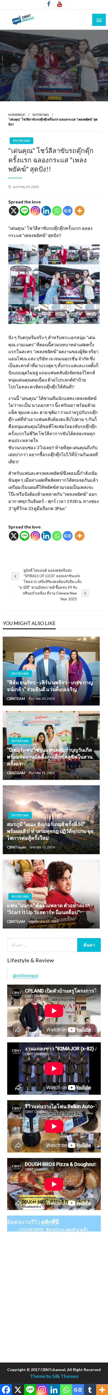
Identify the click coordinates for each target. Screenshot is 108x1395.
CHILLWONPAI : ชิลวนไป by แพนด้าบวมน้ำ (53, 1229)
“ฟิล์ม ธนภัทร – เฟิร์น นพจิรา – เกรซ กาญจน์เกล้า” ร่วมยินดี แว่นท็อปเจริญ (50, 685)
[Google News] (68, 211)
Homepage (16, 114)
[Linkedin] (46, 211)
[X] (14, 211)
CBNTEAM (16, 698)
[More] (79, 211)
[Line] (24, 211)
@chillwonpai (25, 975)
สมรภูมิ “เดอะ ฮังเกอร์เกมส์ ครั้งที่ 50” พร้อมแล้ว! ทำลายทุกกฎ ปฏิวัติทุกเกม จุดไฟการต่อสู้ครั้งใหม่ (50, 831)
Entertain (41, 114)
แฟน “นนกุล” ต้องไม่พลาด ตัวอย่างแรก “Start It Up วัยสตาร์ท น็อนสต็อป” (48, 908)
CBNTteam (17, 847)
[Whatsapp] (57, 211)
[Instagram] (35, 211)
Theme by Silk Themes (54, 1376)
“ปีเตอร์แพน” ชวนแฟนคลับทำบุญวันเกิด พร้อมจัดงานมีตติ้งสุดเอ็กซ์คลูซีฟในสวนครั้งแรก (49, 757)
